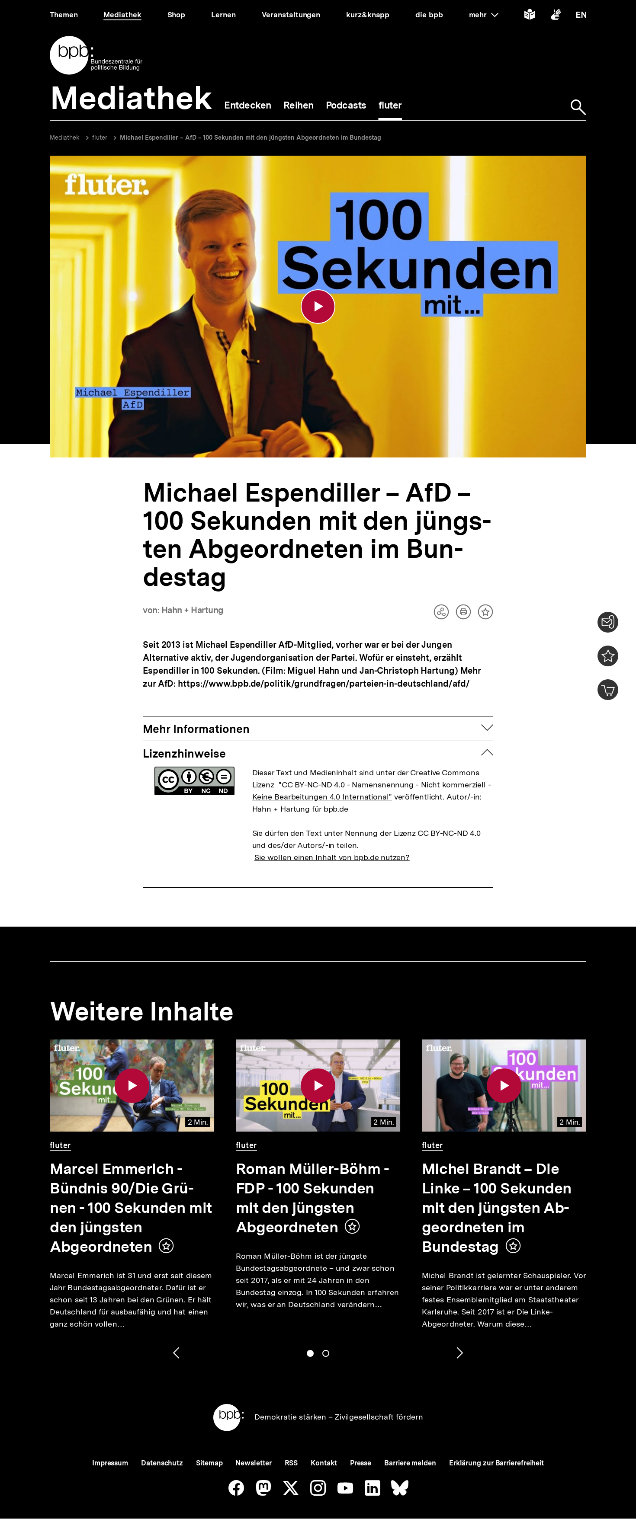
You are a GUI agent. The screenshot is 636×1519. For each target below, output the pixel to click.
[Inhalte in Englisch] (581, 16)
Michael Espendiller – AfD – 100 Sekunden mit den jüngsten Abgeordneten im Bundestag (250, 137)
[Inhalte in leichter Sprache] (529, 16)
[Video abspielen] (318, 306)
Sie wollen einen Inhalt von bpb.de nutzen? (332, 857)
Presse (360, 1463)
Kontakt (324, 1463)
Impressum (110, 1463)
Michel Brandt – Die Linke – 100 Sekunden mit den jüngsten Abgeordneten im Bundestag (497, 1208)
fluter (99, 137)
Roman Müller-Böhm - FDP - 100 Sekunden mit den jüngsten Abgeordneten (312, 1198)
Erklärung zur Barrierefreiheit (496, 1463)
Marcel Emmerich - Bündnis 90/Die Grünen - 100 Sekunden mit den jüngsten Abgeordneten (131, 1208)
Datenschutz (162, 1463)
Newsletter (253, 1463)
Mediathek (65, 137)
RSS (291, 1463)
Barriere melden (410, 1463)
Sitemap (209, 1463)
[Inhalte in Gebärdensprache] (555, 16)
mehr (483, 14)
